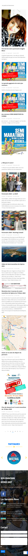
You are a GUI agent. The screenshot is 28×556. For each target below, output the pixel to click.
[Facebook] (3, 494)
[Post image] (3, 504)
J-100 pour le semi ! (8, 163)
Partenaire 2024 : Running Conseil (12, 232)
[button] (25, 4)
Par (9, 53)
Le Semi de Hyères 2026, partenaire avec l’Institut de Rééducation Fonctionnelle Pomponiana (16, 505)
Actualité (3, 53)
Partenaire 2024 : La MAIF (10, 194)
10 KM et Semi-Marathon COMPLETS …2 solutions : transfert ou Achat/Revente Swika (17, 520)
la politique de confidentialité (16, 548)
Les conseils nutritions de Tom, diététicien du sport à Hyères (15, 512)
